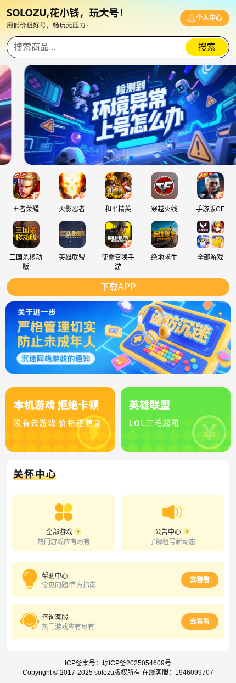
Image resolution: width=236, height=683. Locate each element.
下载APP (118, 287)
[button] (105, 158)
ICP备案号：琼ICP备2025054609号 (118, 663)
